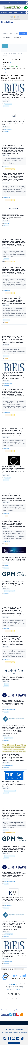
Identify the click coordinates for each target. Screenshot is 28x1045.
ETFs (19, 46)
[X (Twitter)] (8, 994)
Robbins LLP (7, 223)
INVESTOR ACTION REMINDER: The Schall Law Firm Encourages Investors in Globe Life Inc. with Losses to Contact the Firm (14, 559)
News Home (4, 12)
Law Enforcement (8, 169)
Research (22, 72)
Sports (11, 2)
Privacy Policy (19, 1029)
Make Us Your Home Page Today (10, 1010)
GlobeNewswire (6, 225)
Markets (5, 46)
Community (20, 2)
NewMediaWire (6, 166)
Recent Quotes (5, 37)
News (3, 2)
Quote (6, 72)
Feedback (14, 1043)
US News (21, 12)
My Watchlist (16, 37)
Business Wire (6, 131)
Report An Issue (22, 1023)
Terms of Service (9, 1029)
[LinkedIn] (15, 994)
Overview (5, 53)
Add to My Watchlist (6, 69)
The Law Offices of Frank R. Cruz (10, 790)
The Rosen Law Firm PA (8, 765)
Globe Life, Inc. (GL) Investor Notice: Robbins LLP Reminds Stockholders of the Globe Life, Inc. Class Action (13, 677)
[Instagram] (19, 994)
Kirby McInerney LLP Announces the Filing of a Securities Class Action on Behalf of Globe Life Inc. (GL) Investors (13, 899)
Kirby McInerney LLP (8, 129)
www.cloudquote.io (14, 984)
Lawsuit (13, 169)
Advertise (10, 1023)
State (15, 12)
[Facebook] (12, 994)
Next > (22, 80)
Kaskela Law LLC (7, 477)
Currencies (13, 53)
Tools (4, 50)
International (19, 53)
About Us (4, 1023)
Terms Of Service (16, 989)
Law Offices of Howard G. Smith (10, 709)
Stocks (12, 46)
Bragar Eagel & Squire (8, 103)
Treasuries (5, 55)
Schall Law (6, 565)
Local (10, 12)
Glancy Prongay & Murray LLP (9, 591)
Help (16, 1023)
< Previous (4, 80)
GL (11, 62)
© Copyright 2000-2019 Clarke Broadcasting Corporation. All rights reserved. (14, 1033)
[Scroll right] (27, 2)
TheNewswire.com (7, 197)
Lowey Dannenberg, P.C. (9, 738)
